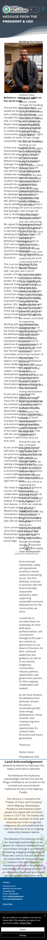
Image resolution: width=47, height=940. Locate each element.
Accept (23, 929)
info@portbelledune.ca (15, 896)
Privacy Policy (8, 904)
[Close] (43, 917)
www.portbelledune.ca (14, 899)
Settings (22, 935)
